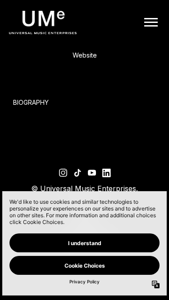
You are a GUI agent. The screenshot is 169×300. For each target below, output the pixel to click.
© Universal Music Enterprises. (84, 188)
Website (85, 55)
